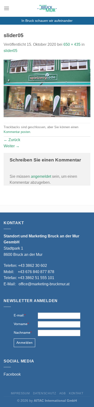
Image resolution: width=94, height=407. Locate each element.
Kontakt (76, 393)
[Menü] (6, 8)
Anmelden (24, 342)
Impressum (20, 393)
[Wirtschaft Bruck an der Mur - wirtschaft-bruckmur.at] (47, 8)
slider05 (10, 51)
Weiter (12, 146)
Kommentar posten (17, 132)
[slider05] (47, 88)
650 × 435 (72, 44)
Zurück (12, 140)
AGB (62, 393)
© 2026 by (47, 400)
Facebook (12, 374)
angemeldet (41, 176)
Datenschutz (44, 393)
